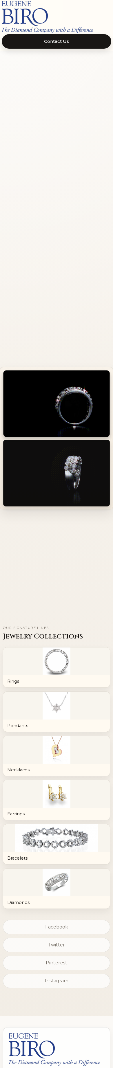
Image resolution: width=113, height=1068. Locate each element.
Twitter (56, 945)
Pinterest (56, 963)
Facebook (56, 927)
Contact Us (56, 41)
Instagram (56, 980)
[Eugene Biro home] (57, 17)
